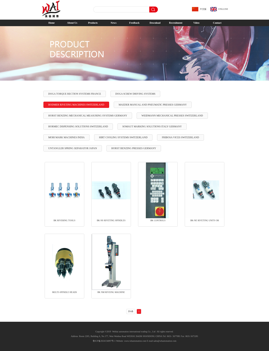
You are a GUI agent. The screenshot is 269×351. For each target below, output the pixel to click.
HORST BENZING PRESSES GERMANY (133, 148)
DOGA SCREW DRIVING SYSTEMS (135, 93)
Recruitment (175, 22)
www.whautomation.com (135, 341)
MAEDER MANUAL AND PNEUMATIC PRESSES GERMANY (153, 104)
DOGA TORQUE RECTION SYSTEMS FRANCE (74, 93)
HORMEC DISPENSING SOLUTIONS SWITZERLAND (78, 126)
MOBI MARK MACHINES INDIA (66, 137)
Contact (217, 22)
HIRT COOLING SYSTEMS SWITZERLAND (123, 137)
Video (196, 22)
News (113, 22)
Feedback (134, 22)
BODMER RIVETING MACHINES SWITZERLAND (76, 104)
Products (93, 22)
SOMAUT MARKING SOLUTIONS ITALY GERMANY (152, 126)
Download (155, 22)
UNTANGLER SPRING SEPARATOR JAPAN (72, 148)
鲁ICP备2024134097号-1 (104, 341)
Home (51, 22)
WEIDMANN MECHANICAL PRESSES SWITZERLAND (172, 115)
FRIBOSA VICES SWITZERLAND (180, 137)
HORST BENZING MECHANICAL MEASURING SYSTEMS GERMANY (87, 115)
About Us (72, 22)
